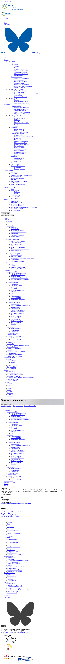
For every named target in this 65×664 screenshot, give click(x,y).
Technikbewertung (19, 80)
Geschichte (14, 98)
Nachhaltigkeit (18, 95)
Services (6, 382)
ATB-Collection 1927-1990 (21, 103)
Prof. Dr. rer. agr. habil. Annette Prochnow (12, 511)
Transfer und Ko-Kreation (18, 166)
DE (5, 55)
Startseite (3, 406)
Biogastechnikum (19, 146)
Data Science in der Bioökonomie (23, 86)
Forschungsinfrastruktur (17, 133)
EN (5, 57)
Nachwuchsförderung (20, 90)
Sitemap (9, 396)
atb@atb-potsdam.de (23, 632)
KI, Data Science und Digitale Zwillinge (21, 175)
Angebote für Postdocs (17, 205)
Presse (5, 20)
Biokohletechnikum (19, 147)
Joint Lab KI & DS (19, 130)
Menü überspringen (6, 1)
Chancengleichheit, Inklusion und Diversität (26, 94)
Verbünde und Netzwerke (21, 132)
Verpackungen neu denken (18, 186)
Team (12, 63)
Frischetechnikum (19, 150)
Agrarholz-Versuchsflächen (21, 144)
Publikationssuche (19, 158)
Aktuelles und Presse (9, 187)
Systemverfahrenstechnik (21, 81)
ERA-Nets (17, 120)
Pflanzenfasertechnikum (20, 143)
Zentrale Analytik (19, 138)
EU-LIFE (16, 124)
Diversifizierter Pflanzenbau (21, 107)
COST (16, 126)
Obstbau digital (15, 182)
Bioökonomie (14, 172)
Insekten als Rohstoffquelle (18, 184)
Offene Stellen (15, 201)
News (12, 189)
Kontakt (6, 18)
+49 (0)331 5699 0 (8, 632)
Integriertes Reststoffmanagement (23, 113)
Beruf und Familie (19, 92)
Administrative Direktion (21, 69)
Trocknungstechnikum (20, 152)
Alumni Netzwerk (15, 210)
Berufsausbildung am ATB (18, 202)
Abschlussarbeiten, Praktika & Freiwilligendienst (24, 207)
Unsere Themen (8, 170)
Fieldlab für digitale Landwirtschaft (23, 136)
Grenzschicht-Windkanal (20, 149)
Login (9, 388)
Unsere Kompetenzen (16, 77)
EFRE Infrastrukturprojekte (21, 123)
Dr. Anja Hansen (5, 513)
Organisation (14, 64)
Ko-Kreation (17, 167)
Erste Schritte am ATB (17, 209)
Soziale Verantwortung (17, 89)
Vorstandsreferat (18, 67)
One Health (14, 173)
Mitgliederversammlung (20, 72)
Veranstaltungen (15, 190)
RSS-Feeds (7, 24)
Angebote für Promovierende (18, 204)
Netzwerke (14, 127)
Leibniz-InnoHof (18, 135)
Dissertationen (18, 161)
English (6, 218)
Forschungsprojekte (16, 115)
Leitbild (13, 61)
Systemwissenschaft (19, 87)
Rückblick (17, 192)
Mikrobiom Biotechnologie (21, 78)
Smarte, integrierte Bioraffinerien (19, 181)
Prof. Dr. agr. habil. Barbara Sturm (10, 516)
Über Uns (6, 60)
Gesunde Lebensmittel (20, 110)
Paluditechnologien (16, 176)
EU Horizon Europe (19, 118)
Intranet (9, 387)
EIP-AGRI (17, 121)
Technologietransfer (19, 169)
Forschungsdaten (15, 164)
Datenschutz (10, 394)
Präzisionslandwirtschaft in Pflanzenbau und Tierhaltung (16, 503)
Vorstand (16, 66)
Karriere (6, 199)
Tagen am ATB (15, 196)
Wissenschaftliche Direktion (21, 71)
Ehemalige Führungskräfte (21, 101)
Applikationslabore (19, 153)
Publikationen (14, 156)
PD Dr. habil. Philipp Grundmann (10, 515)
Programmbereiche (16, 106)
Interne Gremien (18, 75)
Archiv (16, 193)
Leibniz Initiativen (19, 129)
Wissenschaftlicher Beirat (21, 74)
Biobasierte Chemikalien (17, 178)
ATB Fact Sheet (15, 198)
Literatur (16, 100)
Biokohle (13, 179)
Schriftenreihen (18, 159)
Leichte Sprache (38, 52)
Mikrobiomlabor (18, 140)
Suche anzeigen (5, 213)
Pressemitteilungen (16, 195)
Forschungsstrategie (16, 163)
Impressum (10, 393)
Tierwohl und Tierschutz (20, 97)
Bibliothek (17, 155)
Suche (5, 23)
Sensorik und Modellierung (21, 84)
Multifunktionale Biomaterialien (22, 112)
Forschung (7, 104)
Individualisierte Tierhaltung (21, 109)
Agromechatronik (19, 83)
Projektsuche (17, 117)
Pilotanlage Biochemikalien (21, 141)
